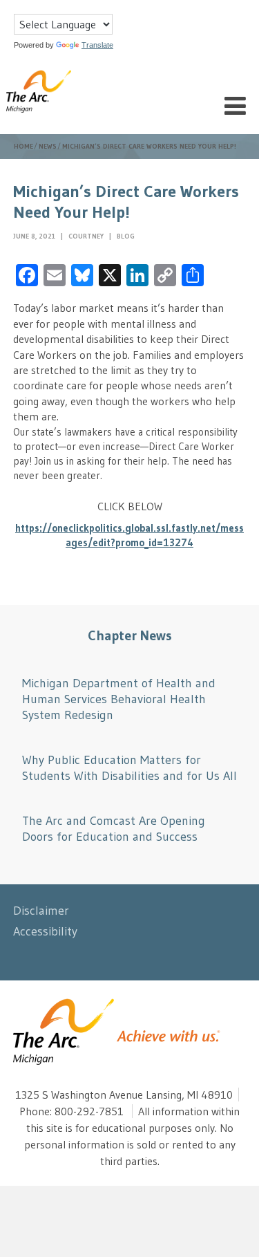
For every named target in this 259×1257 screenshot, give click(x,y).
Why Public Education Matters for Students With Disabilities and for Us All (129, 767)
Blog (126, 236)
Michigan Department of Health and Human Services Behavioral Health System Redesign (118, 699)
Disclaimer (41, 910)
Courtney (87, 236)
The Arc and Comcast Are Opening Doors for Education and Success (113, 828)
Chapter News (130, 635)
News (48, 146)
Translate (97, 45)
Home (23, 146)
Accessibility (45, 931)
